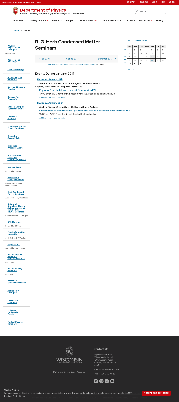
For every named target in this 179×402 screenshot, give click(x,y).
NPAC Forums (13, 222)
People (70, 20)
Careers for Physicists (13, 98)
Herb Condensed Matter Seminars (15, 193)
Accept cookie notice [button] (156, 393)
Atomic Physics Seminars (14, 78)
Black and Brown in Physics (16, 88)
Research (57, 20)
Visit (163, 2)
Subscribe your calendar (58, 64)
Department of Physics (43, 10)
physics (38, 2)
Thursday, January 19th (50, 79)
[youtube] (112, 381)
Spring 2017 (72, 58)
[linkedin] (107, 381)
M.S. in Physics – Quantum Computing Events (16, 157)
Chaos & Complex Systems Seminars (16, 108)
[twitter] (96, 381)
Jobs (154, 2)
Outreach (130, 20)
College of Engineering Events (13, 312)
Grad (18, 20)
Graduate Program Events (15, 147)
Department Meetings (13, 61)
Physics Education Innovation (16, 233)
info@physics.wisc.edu (109, 369)
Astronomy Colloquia (13, 292)
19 (152, 57)
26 (152, 60)
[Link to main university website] (69, 363)
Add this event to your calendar (52, 97)
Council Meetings (15, 69)
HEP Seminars (14, 167)
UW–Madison (18, 2)
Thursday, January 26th (50, 102)
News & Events (87, 20)
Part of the (69, 372)
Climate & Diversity (111, 20)
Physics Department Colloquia (13, 48)
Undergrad (37, 20)
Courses (144, 2)
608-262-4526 (108, 374)
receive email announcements (84, 64)
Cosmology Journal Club (13, 137)
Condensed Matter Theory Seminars (16, 127)
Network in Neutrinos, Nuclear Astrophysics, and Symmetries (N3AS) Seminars (16, 208)
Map (96, 365)
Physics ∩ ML (13, 244)
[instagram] (101, 381)
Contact (131, 2)
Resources (144, 20)
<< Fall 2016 (43, 58)
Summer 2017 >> (107, 58)
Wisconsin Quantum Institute (16, 281)
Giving (159, 20)
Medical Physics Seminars (15, 323)
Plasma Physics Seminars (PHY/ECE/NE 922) (16, 256)
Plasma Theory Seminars (14, 269)
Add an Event (132, 70)
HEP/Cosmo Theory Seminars (15, 178)
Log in (172, 2)
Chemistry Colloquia (12, 301)
